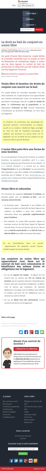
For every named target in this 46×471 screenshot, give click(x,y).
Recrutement (29, 420)
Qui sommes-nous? (10, 401)
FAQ (13, 5)
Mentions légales (9, 412)
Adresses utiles (30, 415)
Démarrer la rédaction (27, 348)
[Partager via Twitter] (20, 332)
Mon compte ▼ (27, 5)
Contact (23, 438)
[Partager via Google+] (31, 332)
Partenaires (7, 404)
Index (26, 412)
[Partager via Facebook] (26, 332)
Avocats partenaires (23, 436)
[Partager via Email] (42, 332)
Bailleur (27, 19)
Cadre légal (27, 13)
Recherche (28, 422)
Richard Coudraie (24, 50)
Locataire (27, 25)
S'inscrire (28, 417)
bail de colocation (31, 227)
